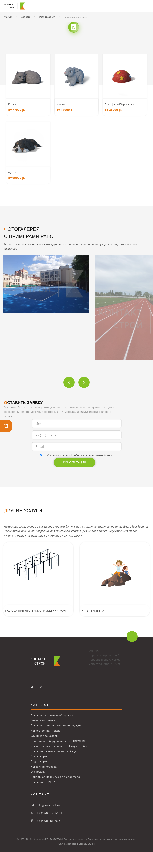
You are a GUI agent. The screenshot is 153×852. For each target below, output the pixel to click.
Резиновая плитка (43, 720)
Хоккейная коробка (43, 766)
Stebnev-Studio (87, 843)
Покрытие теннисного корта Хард (53, 751)
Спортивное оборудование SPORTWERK (58, 741)
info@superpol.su (48, 805)
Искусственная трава (45, 730)
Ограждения (39, 771)
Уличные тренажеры (44, 735)
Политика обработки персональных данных (111, 839)
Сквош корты (39, 756)
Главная (8, 16)
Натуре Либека (47, 16)
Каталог (25, 16)
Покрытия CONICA (43, 782)
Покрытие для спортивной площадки (56, 725)
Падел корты (39, 761)
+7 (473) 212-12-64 (49, 813)
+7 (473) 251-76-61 (49, 820)
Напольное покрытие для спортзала (55, 776)
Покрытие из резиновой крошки (52, 715)
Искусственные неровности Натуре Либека (60, 746)
